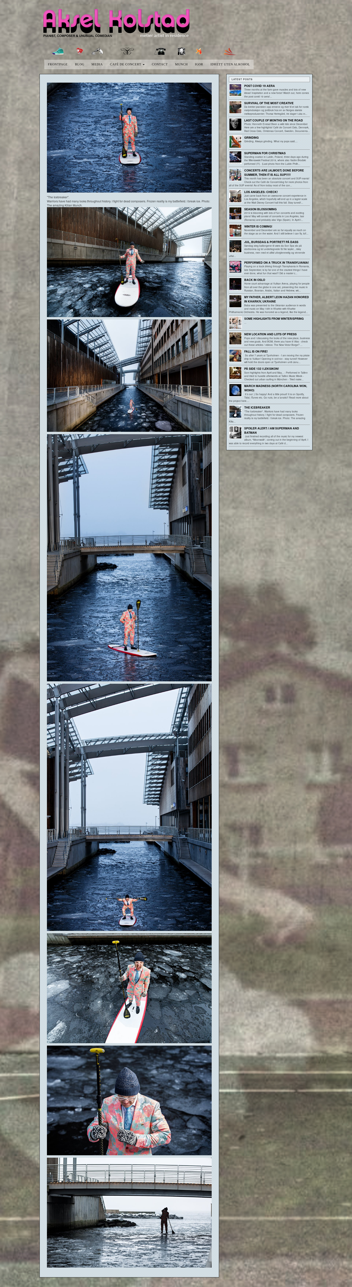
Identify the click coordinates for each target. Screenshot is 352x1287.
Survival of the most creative (269, 103)
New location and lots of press (270, 334)
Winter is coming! (258, 226)
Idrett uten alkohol (230, 64)
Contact (160, 64)
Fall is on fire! (256, 351)
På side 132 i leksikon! (261, 368)
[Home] (120, 24)
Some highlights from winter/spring (274, 318)
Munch (181, 64)
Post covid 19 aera (259, 86)
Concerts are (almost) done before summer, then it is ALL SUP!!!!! (274, 172)
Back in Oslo (254, 280)
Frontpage (58, 64)
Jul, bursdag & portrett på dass (271, 242)
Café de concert (126, 64)
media (97, 64)
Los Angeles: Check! (261, 192)
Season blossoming (260, 209)
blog (79, 64)
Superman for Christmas (265, 153)
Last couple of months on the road (273, 120)
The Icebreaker (257, 407)
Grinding (251, 137)
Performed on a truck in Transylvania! (276, 262)
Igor (199, 64)
